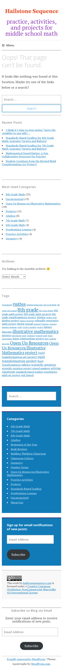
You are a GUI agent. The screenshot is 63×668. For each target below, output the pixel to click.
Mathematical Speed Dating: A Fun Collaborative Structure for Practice (25, 154)
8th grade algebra (46, 311)
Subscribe (18, 554)
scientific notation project (17, 368)
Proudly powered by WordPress (26, 659)
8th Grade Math (15, 194)
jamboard (31, 336)
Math (47, 339)
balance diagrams (27, 321)
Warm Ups (17, 502)
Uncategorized (14, 199)
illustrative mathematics (35, 331)
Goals (19, 327)
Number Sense (19, 467)
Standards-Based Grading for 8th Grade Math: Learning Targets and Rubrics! (28, 139)
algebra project (10, 320)
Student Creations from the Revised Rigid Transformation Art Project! (29, 162)
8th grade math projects (37, 314)
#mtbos (19, 304)
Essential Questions (41, 324)
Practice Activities (17, 234)
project (31, 352)
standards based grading (29, 371)
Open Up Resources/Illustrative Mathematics (33, 203)
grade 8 (40, 327)
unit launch (27, 375)
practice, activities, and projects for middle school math (31, 27)
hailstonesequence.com (37, 583)
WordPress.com (40, 664)
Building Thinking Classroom (28, 453)
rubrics (26, 365)
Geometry (12, 238)
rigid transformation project (23, 359)
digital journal (25, 323)
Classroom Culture (22, 458)
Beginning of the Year (24, 444)
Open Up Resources (29, 343)
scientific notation (43, 365)
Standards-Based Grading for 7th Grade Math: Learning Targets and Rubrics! (28, 147)
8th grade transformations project (29, 316)
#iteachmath (7, 305)
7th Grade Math (15, 220)
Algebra (10, 216)
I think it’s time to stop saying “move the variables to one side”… (29, 131)
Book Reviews (19, 449)
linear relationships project (28, 338)
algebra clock (51, 317)
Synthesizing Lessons (19, 229)
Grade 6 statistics (29, 327)
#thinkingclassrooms (34, 305)
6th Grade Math (15, 225)
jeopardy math (41, 336)
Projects (11, 211)
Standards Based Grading (26, 489)
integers (6, 335)
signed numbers (41, 368)
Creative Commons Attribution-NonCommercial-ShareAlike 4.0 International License (31, 589)
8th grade (27, 309)
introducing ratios (19, 336)
